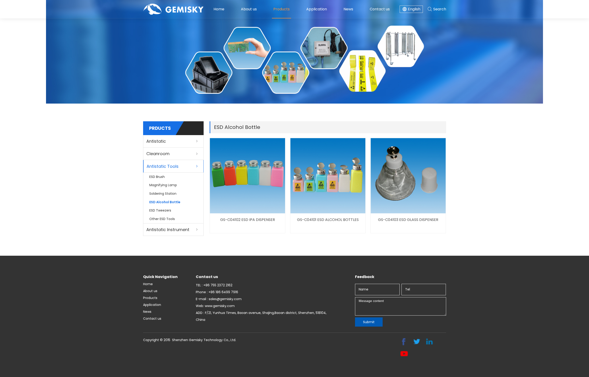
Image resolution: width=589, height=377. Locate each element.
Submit (369, 322)
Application (316, 9)
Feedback (364, 276)
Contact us (380, 9)
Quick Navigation (160, 276)
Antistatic (156, 141)
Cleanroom (158, 154)
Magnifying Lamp (163, 185)
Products (281, 9)
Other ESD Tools (162, 219)
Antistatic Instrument (167, 229)
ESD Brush (157, 176)
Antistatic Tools (163, 166)
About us (249, 9)
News (348, 9)
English (414, 9)
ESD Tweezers (160, 210)
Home (219, 9)
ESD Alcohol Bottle (164, 202)
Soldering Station (162, 193)
